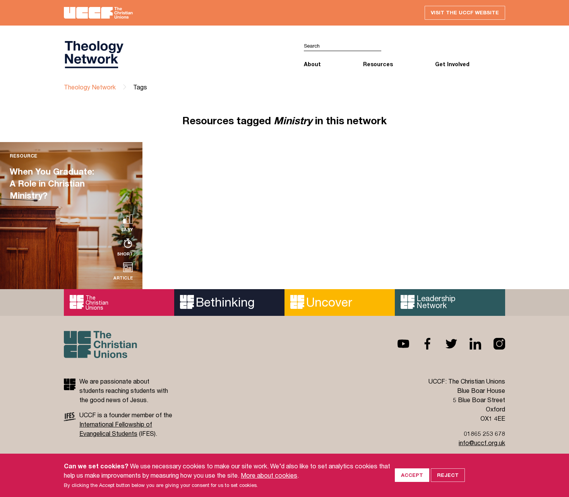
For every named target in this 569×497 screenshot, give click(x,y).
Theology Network (90, 87)
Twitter (445, 344)
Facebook (421, 344)
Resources (378, 64)
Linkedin (469, 344)
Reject (448, 475)
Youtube (397, 344)
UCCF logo (174, 54)
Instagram (493, 344)
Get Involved (452, 64)
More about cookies (269, 475)
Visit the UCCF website (465, 12)
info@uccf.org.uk (482, 442)
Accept (412, 475)
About (312, 64)
